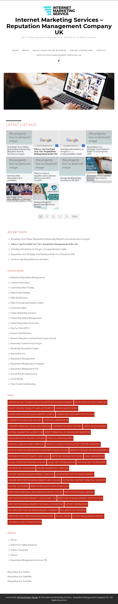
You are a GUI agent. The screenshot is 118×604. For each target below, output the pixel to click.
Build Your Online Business (49, 50)
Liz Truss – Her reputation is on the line (18, 198)
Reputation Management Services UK (59, 55)
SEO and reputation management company (33, 510)
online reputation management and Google (34, 480)
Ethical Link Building (20, 292)
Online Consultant (81, 50)
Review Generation (76, 504)
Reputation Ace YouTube (20, 581)
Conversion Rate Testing (22, 287)
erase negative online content (26, 438)
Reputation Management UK (24, 368)
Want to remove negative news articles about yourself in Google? (45, 177)
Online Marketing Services (23, 313)
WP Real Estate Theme (27, 597)
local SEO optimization (61, 462)
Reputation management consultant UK (32, 498)
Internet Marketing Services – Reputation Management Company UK (59, 26)
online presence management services (31, 474)
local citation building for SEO (27, 462)
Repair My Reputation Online (25, 348)
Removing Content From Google (26, 343)
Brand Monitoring (66, 408)
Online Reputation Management (26, 318)
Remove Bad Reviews (21, 333)
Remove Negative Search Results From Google (44, 204)
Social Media (17, 379)
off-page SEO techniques (91, 462)
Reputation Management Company (27, 363)
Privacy (101, 50)
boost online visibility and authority (30, 408)
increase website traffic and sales (28, 456)
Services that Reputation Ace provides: (14, 178)
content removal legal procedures (29, 426)
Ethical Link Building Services (26, 444)
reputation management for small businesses (35, 504)
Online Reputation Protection (25, 323)
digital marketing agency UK (25, 432)
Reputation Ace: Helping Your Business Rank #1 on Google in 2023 (98, 150)
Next (75, 216)
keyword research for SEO (67, 456)
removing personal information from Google (35, 492)
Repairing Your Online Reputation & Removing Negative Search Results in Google (18, 150)
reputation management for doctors (80, 498)
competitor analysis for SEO (25, 420)
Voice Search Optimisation (23, 384)
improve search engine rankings (89, 450)
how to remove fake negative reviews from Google (38, 450)
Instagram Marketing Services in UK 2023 (70, 179)
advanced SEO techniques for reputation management (40, 402)
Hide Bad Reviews (19, 297)
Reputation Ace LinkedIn (19, 576)
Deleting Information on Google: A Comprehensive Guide (72, 151)
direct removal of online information (67, 432)
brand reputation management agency (31, 414)
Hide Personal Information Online (27, 303)
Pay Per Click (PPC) (20, 328)
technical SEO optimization (24, 522)
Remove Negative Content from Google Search (33, 338)
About (26, 50)
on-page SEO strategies (21, 468)
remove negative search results (49, 486)
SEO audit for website (73, 510)
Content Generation (20, 282)
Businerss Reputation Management (28, 277)
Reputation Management (23, 358)
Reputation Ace (18, 353)
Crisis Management (95, 426)
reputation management (79, 492)
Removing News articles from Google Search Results (99, 178)
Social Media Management (88, 516)
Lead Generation (19, 308)
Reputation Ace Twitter (19, 572)
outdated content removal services (83, 480)
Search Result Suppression (24, 374)
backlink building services (91, 402)
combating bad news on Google (75, 414)
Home (15, 50)
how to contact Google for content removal (73, 444)
